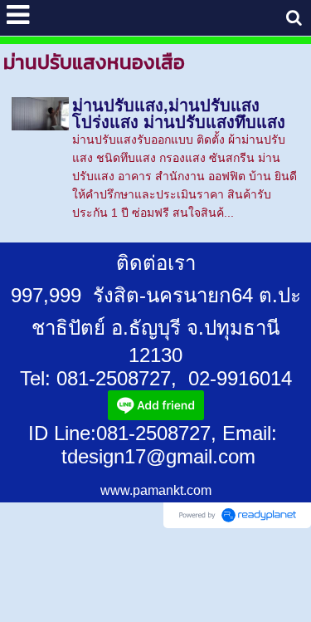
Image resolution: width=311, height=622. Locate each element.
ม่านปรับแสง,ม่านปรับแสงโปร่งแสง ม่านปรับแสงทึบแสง (178, 113)
